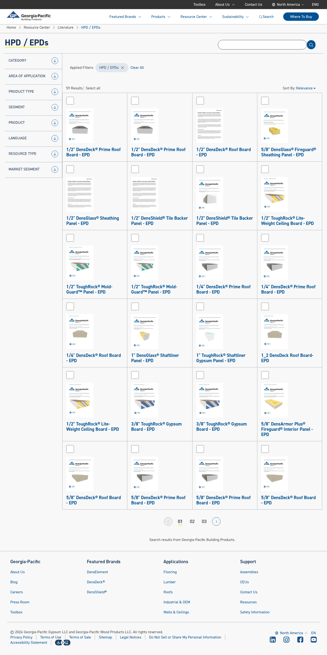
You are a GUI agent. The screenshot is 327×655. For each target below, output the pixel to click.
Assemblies (249, 572)
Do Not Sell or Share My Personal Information (185, 637)
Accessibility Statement (28, 642)
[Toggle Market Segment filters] (54, 169)
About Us (17, 572)
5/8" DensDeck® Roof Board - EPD (93, 500)
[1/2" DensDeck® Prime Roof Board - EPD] (94, 125)
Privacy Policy (21, 637)
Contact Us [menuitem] (253, 4)
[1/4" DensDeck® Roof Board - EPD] (94, 331)
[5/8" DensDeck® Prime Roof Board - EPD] (159, 474)
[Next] (216, 521)
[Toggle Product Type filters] (54, 91)
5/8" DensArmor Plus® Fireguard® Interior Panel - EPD (287, 429)
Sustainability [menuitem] (232, 16)
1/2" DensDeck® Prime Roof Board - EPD (93, 152)
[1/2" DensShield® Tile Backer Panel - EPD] (159, 194)
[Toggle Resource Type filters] (54, 154)
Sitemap (105, 637)
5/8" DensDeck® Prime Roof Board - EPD (158, 500)
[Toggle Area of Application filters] (54, 76)
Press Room (19, 602)
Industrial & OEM (177, 602)
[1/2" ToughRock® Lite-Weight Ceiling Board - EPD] (289, 194)
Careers (16, 592)
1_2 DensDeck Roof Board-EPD (287, 358)
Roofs (168, 592)
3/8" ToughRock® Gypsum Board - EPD (156, 426)
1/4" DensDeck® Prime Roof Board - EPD (223, 289)
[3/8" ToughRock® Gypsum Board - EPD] (159, 400)
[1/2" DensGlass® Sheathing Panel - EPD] (94, 194)
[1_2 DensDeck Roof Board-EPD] (289, 331)
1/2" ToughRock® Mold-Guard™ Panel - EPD (89, 289)
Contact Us (248, 592)
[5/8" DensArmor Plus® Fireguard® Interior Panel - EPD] (289, 400)
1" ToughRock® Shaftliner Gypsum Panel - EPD (221, 358)
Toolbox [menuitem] (199, 4)
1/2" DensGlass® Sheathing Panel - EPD (92, 220)
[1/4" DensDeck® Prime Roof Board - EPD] (224, 263)
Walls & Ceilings (176, 612)
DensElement (97, 572)
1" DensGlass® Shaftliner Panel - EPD (155, 358)
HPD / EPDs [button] (108, 67)
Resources (248, 602)
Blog (13, 582)
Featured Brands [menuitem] (122, 16)
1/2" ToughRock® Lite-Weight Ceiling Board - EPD (287, 220)
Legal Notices (130, 637)
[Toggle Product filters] (54, 123)
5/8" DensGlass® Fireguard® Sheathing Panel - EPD (288, 152)
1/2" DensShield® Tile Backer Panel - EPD (159, 220)
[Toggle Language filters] (54, 138)
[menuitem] (29, 16)
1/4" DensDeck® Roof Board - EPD (93, 358)
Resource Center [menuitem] (193, 16)
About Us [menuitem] (222, 4)
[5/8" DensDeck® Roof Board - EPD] (94, 474)
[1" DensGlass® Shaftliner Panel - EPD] (159, 331)
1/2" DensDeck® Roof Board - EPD (223, 152)
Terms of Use (50, 637)
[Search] (311, 44)
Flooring (170, 572)
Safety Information (255, 612)
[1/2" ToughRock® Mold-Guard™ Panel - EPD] (94, 263)
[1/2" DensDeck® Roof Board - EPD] (224, 125)
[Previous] (168, 521)
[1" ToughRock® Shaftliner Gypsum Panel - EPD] (224, 331)
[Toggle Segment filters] (54, 107)
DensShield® (97, 592)
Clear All (137, 67)
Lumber (170, 582)
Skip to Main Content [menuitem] (30, 4)
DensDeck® (96, 582)
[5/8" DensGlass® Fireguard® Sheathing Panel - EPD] (289, 125)
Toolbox (16, 612)
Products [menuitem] (158, 16)
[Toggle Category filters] (54, 60)
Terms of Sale (80, 637)
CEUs (244, 582)
